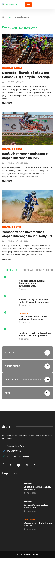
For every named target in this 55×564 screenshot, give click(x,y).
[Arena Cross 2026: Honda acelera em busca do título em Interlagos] (11, 524)
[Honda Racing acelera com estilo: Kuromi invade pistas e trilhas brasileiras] (11, 506)
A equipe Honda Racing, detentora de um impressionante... (32, 283)
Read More (7, 103)
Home (8, 17)
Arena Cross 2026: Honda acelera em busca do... (33, 317)
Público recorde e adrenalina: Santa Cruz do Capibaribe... (35, 334)
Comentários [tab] (44, 270)
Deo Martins (9, 82)
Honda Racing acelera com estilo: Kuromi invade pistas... (35, 300)
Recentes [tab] (11, 270)
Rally (17, 227)
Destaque (8, 68)
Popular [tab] (28, 270)
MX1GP (18, 68)
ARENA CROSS (24, 314)
